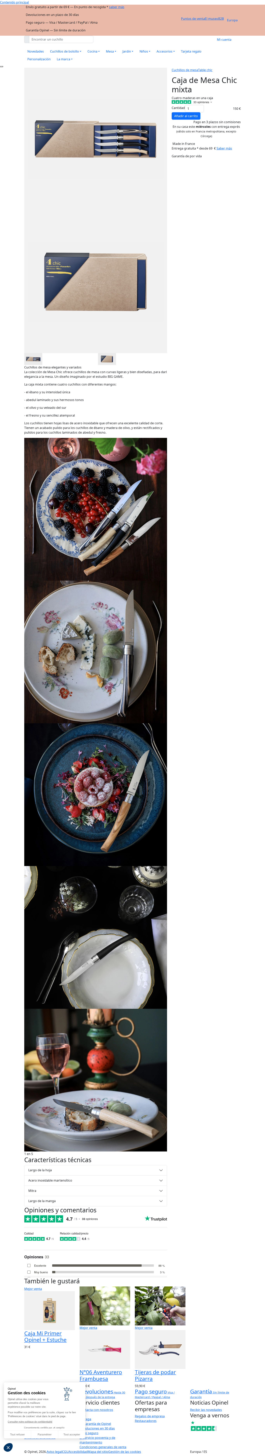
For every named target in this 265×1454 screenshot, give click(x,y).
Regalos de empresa (150, 1416)
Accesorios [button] (164, 51)
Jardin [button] (126, 51)
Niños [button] (143, 51)
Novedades (35, 51)
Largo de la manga (42, 1201)
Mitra (32, 1191)
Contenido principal (14, 2)
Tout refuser (17, 1434)
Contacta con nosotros (96, 1410)
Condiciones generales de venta (103, 1447)
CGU (65, 1452)
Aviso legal (54, 1452)
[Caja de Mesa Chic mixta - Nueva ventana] (33, 358)
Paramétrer (45, 1434)
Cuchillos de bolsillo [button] (64, 51)
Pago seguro (89, 1433)
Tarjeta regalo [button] (191, 51)
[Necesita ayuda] (1, 66)
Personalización (39, 59)
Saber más (224, 148)
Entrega (85, 1419)
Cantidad (178, 108)
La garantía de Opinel (95, 1424)
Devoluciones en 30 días (97, 1428)
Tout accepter (71, 1434)
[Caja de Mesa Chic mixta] (95, 509)
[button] (8, 1447)
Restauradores (146, 1421)
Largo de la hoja (40, 1170)
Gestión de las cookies (124, 1452)
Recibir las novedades (206, 1410)
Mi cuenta (224, 39)
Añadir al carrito (186, 116)
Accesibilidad (78, 1452)
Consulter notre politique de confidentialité (30, 1421)
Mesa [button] (110, 51)
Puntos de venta (193, 18)
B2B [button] (221, 18)
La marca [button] (63, 59)
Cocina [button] (92, 51)
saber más (116, 7)
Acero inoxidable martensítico (50, 1180)
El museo (211, 18)
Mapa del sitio (98, 1452)
